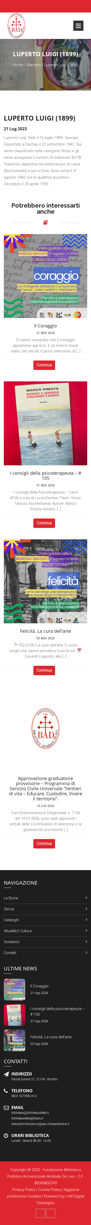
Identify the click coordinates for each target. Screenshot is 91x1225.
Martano (34, 65)
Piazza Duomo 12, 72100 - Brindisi (34, 1079)
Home (18, 65)
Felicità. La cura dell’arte (51, 1037)
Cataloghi (11, 920)
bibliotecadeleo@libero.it (27, 1118)
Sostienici (11, 942)
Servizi (9, 909)
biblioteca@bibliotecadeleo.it (30, 1113)
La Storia (11, 898)
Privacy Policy (23, 1189)
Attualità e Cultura (18, 931)
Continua (44, 365)
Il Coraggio (39, 986)
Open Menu (78, 26)
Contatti (10, 953)
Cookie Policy (49, 1189)
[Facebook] (40, 1213)
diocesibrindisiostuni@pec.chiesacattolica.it (40, 1124)
